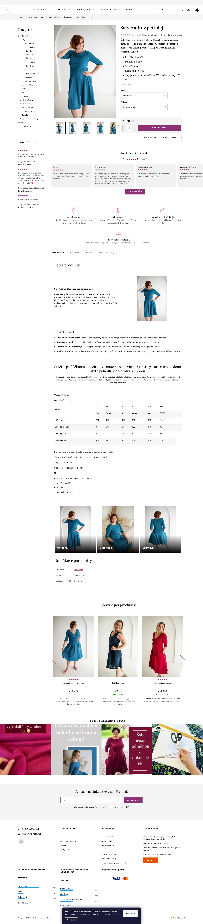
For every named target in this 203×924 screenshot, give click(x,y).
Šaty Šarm (29, 55)
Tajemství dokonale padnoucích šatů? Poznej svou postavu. (161, 849)
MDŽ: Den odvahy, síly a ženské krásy (157, 854)
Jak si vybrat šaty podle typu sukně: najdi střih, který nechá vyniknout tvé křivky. (160, 838)
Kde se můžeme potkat (68, 841)
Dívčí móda (22, 122)
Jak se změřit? (107, 841)
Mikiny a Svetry (27, 100)
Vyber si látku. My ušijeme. (31, 119)
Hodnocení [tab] (74, 252)
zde (117, 914)
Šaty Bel (29, 51)
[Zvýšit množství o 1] (134, 128)
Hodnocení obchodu (134, 153)
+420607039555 (31, 829)
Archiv (150, 860)
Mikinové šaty (27, 104)
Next (182, 659)
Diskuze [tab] (88, 252)
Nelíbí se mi (22, 897)
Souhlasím (130, 913)
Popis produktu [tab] (57, 252)
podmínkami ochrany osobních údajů (114, 807)
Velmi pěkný (22, 886)
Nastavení (71, 919)
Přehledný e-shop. (66, 888)
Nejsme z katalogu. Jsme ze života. (156, 843)
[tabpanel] (73, 662)
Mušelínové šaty (30, 81)
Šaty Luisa (29, 70)
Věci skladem (64, 894)
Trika (23, 92)
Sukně (24, 88)
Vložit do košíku (159, 128)
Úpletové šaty (29, 43)
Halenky (25, 96)
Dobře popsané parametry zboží (71, 899)
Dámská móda (23, 36)
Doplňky (25, 115)
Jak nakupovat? (107, 837)
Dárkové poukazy (28, 111)
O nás (62, 837)
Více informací (126, 84)
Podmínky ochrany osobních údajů (114, 863)
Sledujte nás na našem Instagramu (107, 721)
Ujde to (20, 891)
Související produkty (106, 252)
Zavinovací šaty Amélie (30, 85)
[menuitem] (41, 9)
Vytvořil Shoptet (179, 918)
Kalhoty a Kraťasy (28, 107)
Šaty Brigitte (30, 62)
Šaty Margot (30, 73)
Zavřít (133, 136)
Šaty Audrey (30, 58)
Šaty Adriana (30, 47)
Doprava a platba (108, 845)
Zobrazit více (134, 191)
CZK (196, 2)
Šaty (23, 39)
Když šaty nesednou (109, 854)
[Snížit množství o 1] (124, 128)
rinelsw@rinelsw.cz (31, 833)
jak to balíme (106, 850)
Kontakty (63, 845)
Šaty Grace (30, 66)
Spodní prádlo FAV (25, 126)
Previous (53, 659)
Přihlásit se (133, 800)
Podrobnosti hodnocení (149, 35)
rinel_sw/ (21, 841)
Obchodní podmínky (109, 858)
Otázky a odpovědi (67, 850)
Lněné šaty (28, 77)
